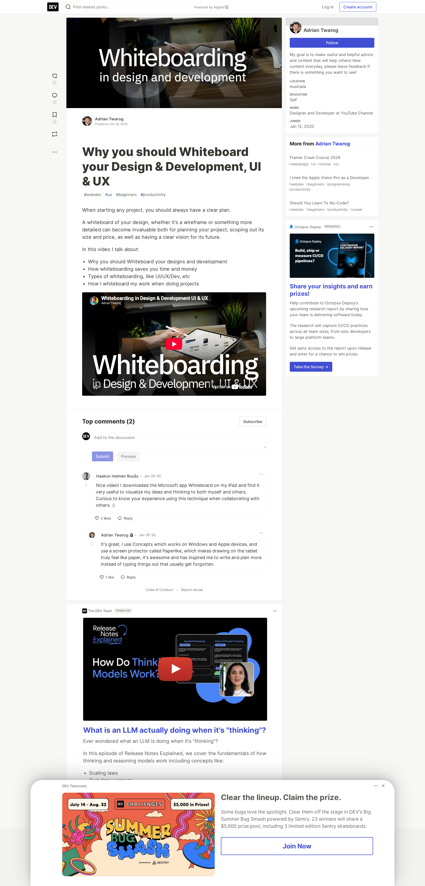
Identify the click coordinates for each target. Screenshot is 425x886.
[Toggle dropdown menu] (261, 474)
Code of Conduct (159, 590)
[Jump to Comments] (54, 98)
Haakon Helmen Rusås (117, 476)
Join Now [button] (297, 846)
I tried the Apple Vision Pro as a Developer (329, 183)
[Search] (68, 7)
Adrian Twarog (109, 118)
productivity (153, 194)
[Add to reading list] (54, 117)
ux (108, 194)
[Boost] (54, 134)
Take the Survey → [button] (311, 366)
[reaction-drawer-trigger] (54, 78)
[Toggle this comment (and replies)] (86, 485)
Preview (128, 456)
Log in (328, 6)
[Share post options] (55, 152)
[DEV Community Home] (53, 7)
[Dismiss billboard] (383, 786)
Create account (357, 6)
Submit (102, 456)
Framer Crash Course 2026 (314, 160)
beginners (126, 194)
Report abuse (192, 590)
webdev (92, 194)
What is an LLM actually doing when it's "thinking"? (174, 730)
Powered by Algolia (209, 7)
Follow (332, 42)
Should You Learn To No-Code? (325, 205)
